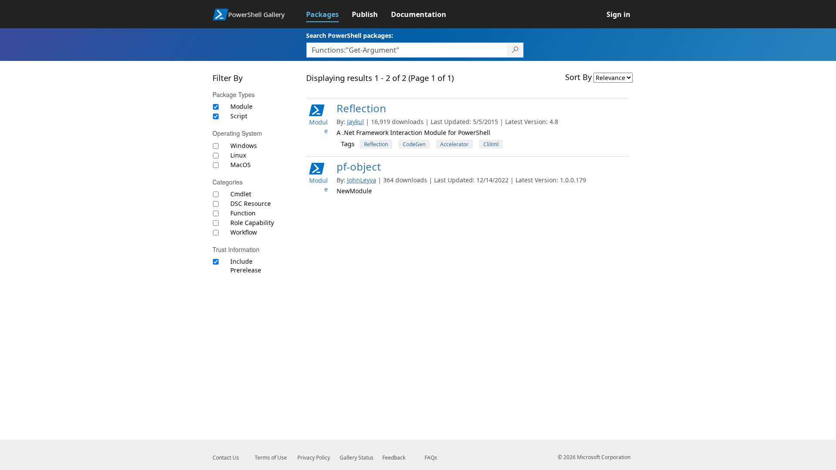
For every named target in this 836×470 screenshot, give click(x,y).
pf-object (359, 166)
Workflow (243, 232)
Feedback (393, 457)
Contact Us (225, 457)
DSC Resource (250, 203)
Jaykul (355, 122)
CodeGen (414, 144)
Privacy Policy (313, 457)
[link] (329, 14)
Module (241, 106)
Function (243, 213)
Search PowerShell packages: (349, 35)
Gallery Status (357, 457)
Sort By (578, 77)
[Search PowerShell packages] (515, 50)
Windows (243, 145)
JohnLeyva (361, 180)
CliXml (491, 144)
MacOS (240, 165)
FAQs (431, 457)
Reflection (361, 108)
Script (238, 116)
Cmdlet (240, 194)
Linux (238, 155)
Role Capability (252, 222)
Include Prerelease (245, 265)
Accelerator (454, 144)
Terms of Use (271, 457)
